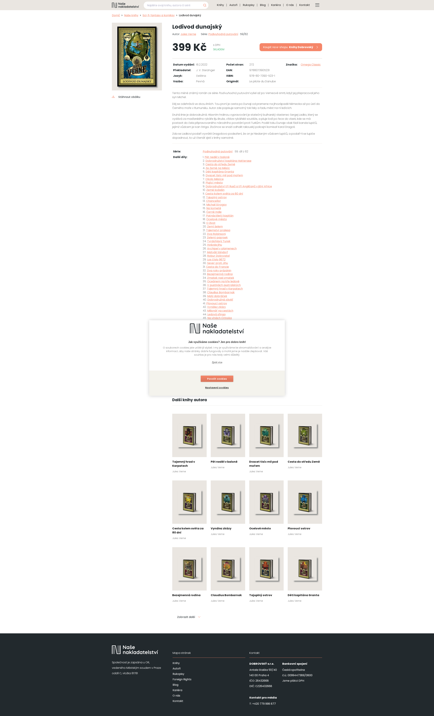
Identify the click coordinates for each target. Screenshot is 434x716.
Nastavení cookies (217, 387)
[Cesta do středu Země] (305, 442)
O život (210, 223)
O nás (290, 5)
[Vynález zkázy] (228, 509)
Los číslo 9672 (216, 259)
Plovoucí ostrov (216, 303)
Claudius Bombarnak (221, 292)
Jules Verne (188, 34)
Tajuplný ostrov (216, 197)
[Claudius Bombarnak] (228, 575)
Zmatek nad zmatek (220, 278)
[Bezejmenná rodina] (189, 575)
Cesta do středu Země (220, 164)
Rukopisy (248, 5)
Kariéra (276, 5)
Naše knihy (131, 15)
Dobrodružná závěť (220, 300)
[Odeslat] (205, 5)
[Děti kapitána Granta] (305, 575)
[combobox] (176, 5)
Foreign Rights (182, 679)
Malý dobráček (217, 296)
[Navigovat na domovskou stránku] (125, 5)
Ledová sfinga (216, 314)
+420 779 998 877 (264, 704)
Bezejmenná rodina (220, 274)
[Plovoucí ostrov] (305, 509)
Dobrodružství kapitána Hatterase (228, 161)
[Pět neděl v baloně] (228, 442)
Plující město (214, 183)
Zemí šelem (215, 226)
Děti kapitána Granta (220, 172)
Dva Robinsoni (216, 234)
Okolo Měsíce (214, 179)
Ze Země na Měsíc (218, 168)
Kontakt (304, 5)
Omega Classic (311, 65)
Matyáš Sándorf (217, 252)
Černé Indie (214, 212)
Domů (116, 15)
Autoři (233, 5)
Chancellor (213, 201)
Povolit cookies (217, 379)
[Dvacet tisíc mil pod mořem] (266, 444)
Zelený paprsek (217, 237)
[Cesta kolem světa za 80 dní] (189, 511)
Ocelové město (216, 219)
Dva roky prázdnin (219, 270)
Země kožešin (215, 190)
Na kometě (213, 208)
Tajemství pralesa (218, 230)
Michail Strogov (216, 205)
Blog (263, 5)
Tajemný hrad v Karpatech (225, 289)
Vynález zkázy (216, 307)
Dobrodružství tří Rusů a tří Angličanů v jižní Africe (239, 186)
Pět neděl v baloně (217, 157)
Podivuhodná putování (223, 34)
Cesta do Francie (217, 267)
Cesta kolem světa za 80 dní (224, 194)
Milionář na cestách (220, 311)
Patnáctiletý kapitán (219, 216)
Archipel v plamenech (222, 248)
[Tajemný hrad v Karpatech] (189, 444)
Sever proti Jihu (217, 263)
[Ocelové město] (266, 509)
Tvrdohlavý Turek (218, 241)
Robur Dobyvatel (218, 256)
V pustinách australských (224, 285)
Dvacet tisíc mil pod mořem (224, 175)
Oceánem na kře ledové (223, 281)
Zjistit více (217, 362)
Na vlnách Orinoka (219, 318)
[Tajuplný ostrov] (266, 575)
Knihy (220, 5)
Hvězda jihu (214, 245)
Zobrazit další (186, 617)
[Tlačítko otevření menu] (317, 5)
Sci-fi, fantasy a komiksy (159, 15)
